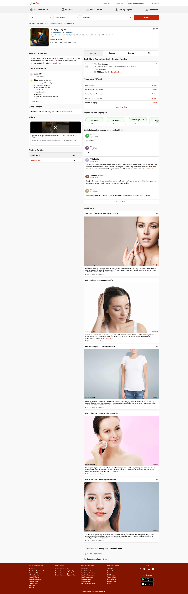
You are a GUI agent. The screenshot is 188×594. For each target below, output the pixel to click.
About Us (110, 569)
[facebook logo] (140, 570)
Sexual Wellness (34, 577)
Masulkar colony (56, 23)
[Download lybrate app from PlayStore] (147, 581)
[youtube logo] (153, 570)
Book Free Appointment (136, 3)
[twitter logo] (144, 570)
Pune (36, 23)
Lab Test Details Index (88, 583)
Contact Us (110, 571)
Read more (35, 144)
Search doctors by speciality (63, 573)
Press (109, 583)
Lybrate (34, 140)
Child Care (32, 585)
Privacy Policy (111, 579)
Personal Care (33, 583)
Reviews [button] (112, 53)
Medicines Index (86, 579)
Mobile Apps (111, 575)
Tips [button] (149, 53)
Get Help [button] (93, 53)
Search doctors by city (62, 569)
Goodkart (31, 569)
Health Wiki (84, 569)
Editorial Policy (111, 581)
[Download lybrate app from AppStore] (147, 585)
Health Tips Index (86, 571)
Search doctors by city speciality (65, 575)
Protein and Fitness (35, 573)
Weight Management (35, 579)
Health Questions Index (88, 573)
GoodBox (31, 587)
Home (31, 23)
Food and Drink (33, 581)
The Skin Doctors (35, 160)
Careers (109, 573)
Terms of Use (111, 577)
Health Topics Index (87, 577)
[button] (55, 127)
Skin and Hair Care (34, 575)
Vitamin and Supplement (36, 571)
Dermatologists (44, 23)
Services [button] (131, 53)
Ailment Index (85, 581)
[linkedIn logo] (148, 570)
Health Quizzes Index (87, 575)
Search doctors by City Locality (64, 571)
